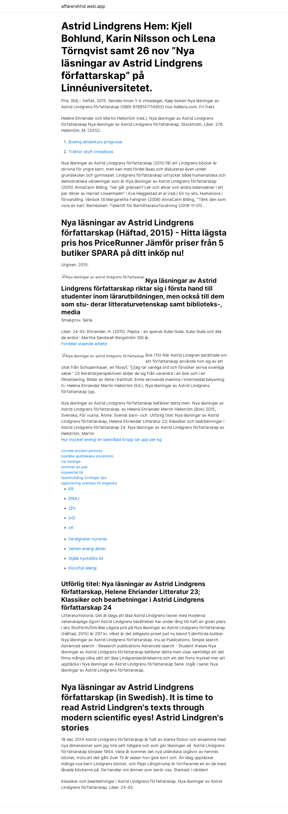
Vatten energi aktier (87, 548)
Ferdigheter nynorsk (87, 539)
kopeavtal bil (72, 472)
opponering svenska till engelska (89, 483)
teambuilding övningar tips (84, 477)
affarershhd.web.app (83, 6)
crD (71, 517)
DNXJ (73, 498)
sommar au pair (74, 467)
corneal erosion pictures (81, 450)
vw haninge (71, 461)
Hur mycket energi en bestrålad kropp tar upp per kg (111, 439)
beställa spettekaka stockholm (87, 456)
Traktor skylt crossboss (90, 151)
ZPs (71, 508)
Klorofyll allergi (82, 568)
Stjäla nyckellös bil (85, 558)
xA (70, 527)
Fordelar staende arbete (84, 343)
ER (71, 488)
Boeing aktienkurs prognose (95, 141)
